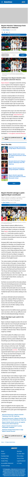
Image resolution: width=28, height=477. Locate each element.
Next (23, 55)
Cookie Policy (4, 461)
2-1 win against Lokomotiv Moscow (16, 133)
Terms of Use (20, 458)
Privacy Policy (4, 458)
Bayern (6, 231)
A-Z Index (19, 463)
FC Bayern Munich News (10, 442)
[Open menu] (2, 2)
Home (2, 442)
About (2, 451)
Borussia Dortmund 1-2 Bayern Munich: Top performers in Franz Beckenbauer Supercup (14, 419)
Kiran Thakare (6, 29)
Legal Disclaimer (21, 461)
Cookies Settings (5, 465)
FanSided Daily (5, 456)
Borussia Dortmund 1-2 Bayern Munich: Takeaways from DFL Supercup (13, 415)
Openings (19, 451)
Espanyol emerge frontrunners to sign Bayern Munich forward (12, 430)
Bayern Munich (5, 82)
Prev (5, 55)
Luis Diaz (15, 350)
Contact (3, 453)
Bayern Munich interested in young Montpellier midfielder (12, 426)
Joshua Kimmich (17, 114)
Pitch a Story (20, 456)
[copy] (9, 32)
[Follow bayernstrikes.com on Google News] (25, 138)
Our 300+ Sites (20, 453)
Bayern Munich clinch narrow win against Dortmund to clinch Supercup (13, 423)
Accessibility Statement (7, 463)
